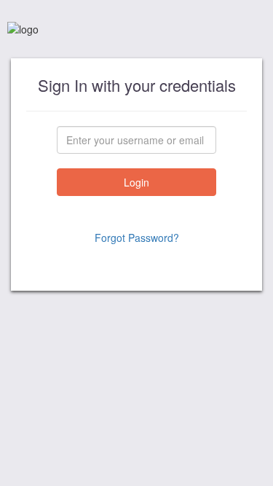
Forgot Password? (137, 237)
